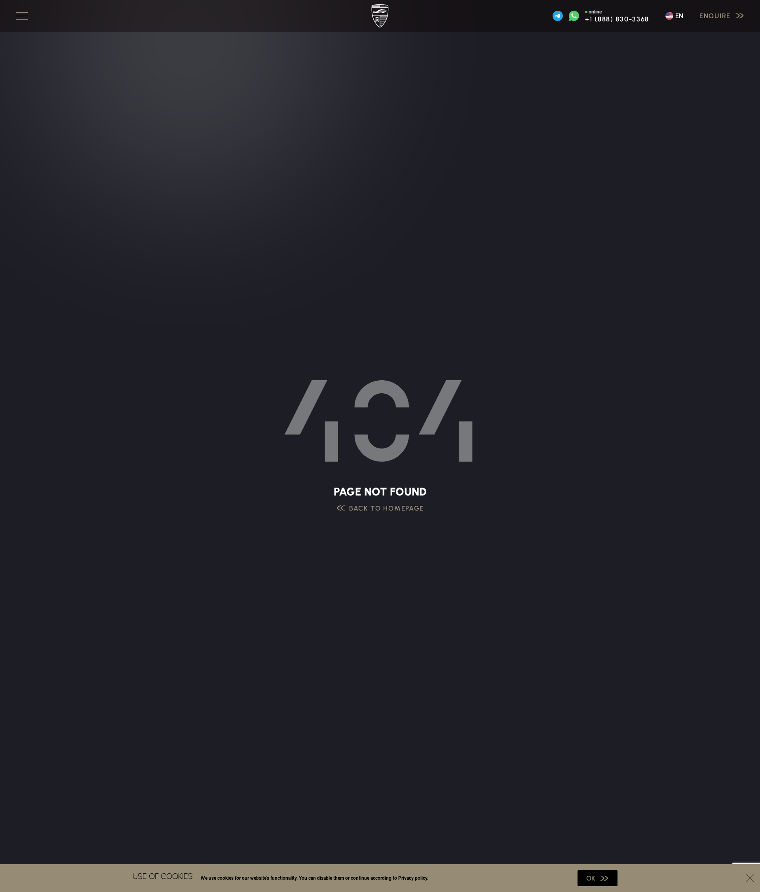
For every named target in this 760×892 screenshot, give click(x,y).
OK (590, 878)
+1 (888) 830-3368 (617, 19)
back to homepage (386, 508)
